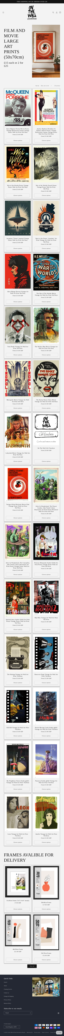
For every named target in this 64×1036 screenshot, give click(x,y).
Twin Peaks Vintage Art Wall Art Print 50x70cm (17, 347)
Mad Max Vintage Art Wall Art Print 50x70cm (46, 618)
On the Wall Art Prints (12, 1032)
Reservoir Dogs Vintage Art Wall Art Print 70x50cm (46, 675)
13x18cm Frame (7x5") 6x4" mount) (17, 900)
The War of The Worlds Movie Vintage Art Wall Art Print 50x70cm (46, 294)
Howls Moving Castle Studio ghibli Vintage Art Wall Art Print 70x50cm (46, 728)
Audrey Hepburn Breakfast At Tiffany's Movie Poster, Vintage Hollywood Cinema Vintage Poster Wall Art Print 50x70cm (46, 131)
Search (5, 982)
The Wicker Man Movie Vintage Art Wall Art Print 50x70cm (46, 347)
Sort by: (37, 85)
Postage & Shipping (9, 996)
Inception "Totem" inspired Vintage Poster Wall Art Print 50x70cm (18, 239)
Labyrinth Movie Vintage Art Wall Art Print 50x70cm (18, 454)
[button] (3, 12)
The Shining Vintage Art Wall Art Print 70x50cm (17, 675)
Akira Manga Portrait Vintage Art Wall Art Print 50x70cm (17, 292)
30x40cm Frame (46, 902)
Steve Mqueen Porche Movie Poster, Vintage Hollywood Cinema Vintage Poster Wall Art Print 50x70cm (17, 130)
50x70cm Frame (46, 953)
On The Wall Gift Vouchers (46, 448)
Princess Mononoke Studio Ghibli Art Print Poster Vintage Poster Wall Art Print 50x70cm (46, 564)
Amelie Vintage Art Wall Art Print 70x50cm (46, 835)
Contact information (54, 1032)
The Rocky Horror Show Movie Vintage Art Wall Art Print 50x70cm (46, 400)
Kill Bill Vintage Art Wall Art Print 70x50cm (18, 728)
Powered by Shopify (21, 1032)
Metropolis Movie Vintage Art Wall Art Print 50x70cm (18, 400)
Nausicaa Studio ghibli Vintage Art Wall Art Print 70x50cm (46, 781)
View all (32, 966)
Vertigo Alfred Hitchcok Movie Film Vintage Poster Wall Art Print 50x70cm (17, 506)
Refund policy (30, 1032)
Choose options (18, 140)
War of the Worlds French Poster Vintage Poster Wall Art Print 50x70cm (46, 187)
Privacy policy (37, 1032)
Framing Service (8, 989)
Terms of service (45, 1032)
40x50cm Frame (18, 949)
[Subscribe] (30, 1013)
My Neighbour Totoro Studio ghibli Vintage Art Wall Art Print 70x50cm (17, 781)
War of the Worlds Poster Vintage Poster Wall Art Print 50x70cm (17, 186)
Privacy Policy (7, 999)
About (5, 985)
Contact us (6, 992)
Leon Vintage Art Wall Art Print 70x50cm (18, 835)
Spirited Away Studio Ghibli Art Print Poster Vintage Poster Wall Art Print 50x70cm (18, 621)
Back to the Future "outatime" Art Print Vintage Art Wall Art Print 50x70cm (46, 240)
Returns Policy (7, 1003)
